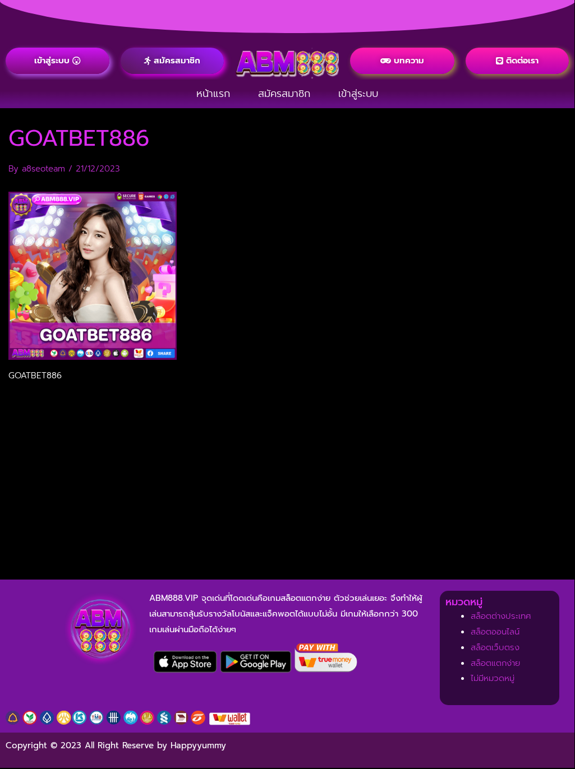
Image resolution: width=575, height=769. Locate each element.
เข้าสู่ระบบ (358, 93)
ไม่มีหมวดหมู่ (492, 678)
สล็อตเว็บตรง (495, 647)
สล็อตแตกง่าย (495, 663)
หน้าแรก (213, 93)
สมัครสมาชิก (284, 93)
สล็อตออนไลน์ (495, 632)
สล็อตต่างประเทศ (501, 616)
